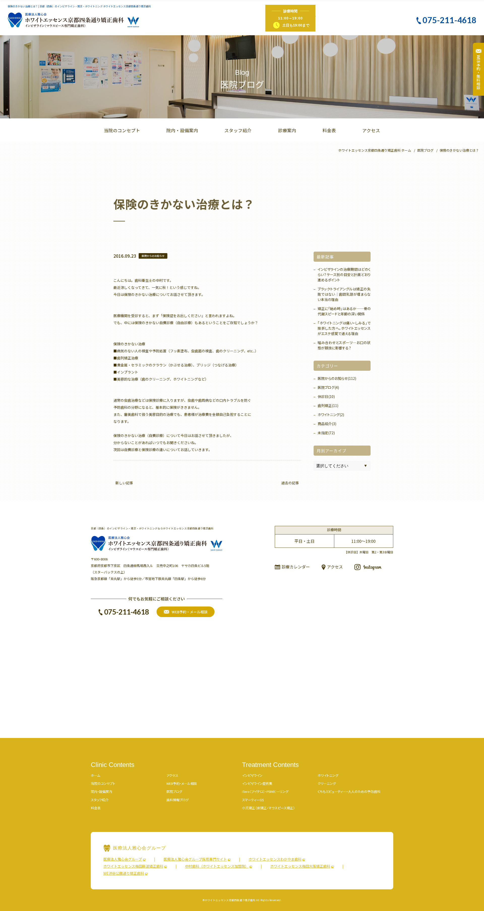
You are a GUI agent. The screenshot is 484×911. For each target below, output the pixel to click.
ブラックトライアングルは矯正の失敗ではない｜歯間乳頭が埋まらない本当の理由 (344, 294)
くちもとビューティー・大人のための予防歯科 (349, 791)
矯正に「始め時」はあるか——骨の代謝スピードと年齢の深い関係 (344, 311)
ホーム (95, 775)
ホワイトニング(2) (331, 414)
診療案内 (287, 130)
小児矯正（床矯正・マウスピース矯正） (268, 807)
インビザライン (252, 775)
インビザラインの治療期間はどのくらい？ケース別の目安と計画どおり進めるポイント (344, 274)
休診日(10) (326, 396)
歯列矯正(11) (328, 405)
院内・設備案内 (182, 130)
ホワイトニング (328, 775)
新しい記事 (124, 482)
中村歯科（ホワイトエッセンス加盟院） (217, 866)
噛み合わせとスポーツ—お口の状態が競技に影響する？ (344, 345)
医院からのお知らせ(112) (337, 378)
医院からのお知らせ (153, 256)
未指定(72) (326, 432)
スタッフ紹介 (238, 130)
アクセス (371, 130)
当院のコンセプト (122, 130)
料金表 (329, 130)
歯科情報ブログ (177, 799)
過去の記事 (290, 482)
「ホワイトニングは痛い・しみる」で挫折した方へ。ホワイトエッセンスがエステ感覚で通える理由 (344, 328)
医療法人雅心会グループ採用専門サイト (195, 859)
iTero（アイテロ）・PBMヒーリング (265, 791)
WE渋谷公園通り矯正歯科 (123, 873)
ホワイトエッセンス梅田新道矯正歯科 (133, 866)
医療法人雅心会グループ (122, 859)
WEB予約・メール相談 (181, 783)
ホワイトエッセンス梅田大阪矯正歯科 (300, 866)
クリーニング (327, 783)
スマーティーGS (253, 799)
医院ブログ (174, 791)
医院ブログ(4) (328, 387)
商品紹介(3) (327, 423)
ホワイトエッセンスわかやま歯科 (275, 859)
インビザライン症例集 (257, 783)
